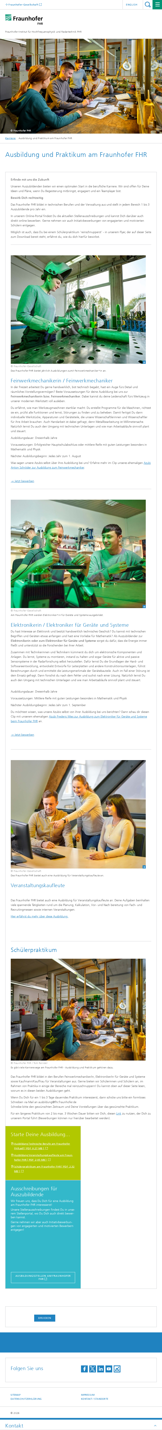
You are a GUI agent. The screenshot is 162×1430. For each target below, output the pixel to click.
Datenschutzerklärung (26, 1399)
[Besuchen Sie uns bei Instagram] (117, 1368)
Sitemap (15, 1395)
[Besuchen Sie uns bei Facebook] (84, 1368)
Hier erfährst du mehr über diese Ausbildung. (39, 916)
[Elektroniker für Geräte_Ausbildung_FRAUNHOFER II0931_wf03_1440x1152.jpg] (75, 554)
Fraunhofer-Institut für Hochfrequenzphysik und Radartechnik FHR (43, 31)
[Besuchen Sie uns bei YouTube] (108, 1368)
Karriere (10, 138)
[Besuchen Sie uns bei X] (92, 1368)
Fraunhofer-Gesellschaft (23, 4)
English (132, 4)
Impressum (87, 1395)
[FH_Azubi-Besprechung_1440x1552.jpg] (75, 814)
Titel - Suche (148, 4)
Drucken (44, 1318)
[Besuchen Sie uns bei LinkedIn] (100, 1368)
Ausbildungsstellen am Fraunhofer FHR (43, 1277)
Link (118, 1113)
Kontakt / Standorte (94, 1399)
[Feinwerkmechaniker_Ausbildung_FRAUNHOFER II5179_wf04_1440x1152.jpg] (75, 309)
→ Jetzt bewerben (22, 481)
